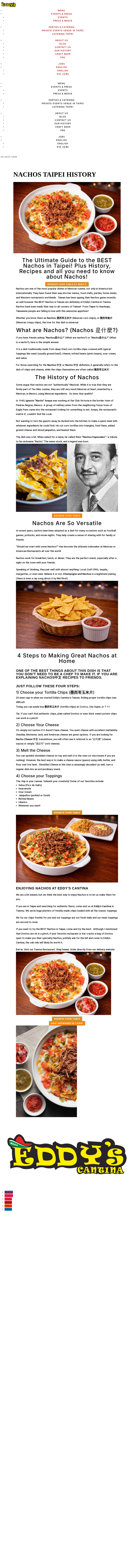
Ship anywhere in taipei (67, 1023)
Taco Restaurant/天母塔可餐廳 (18, 1326)
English (61, 67)
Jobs (61, 63)
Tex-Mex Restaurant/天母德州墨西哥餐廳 (24, 1340)
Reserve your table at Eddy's (67, 284)
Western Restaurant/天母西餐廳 (19, 1333)
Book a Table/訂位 (10, 1291)
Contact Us (63, 47)
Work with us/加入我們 (13, 1276)
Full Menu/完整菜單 (11, 1262)
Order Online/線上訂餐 (13, 1269)
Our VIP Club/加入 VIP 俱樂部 (17, 1298)
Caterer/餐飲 (7, 1319)
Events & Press (61, 14)
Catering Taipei (62, 34)
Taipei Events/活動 (11, 1362)
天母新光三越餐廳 (10, 1369)
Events (63, 17)
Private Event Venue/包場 (15, 1312)
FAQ (62, 57)
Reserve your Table (67, 515)
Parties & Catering (62, 27)
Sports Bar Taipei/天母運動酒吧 (18, 1355)
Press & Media (62, 20)
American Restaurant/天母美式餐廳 (21, 1347)
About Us (61, 40)
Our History (62, 50)
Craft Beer (63, 54)
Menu (61, 10)
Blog (62, 43)
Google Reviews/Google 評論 (17, 1305)
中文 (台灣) (63, 74)
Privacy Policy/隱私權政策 (15, 1284)
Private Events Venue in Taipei (63, 30)
